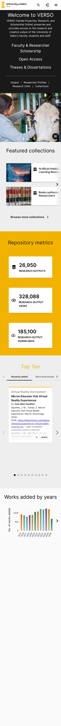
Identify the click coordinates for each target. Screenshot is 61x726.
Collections (41, 86)
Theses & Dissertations (30, 67)
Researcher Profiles (35, 82)
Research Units (22, 86)
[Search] (38, 5)
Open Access (30, 59)
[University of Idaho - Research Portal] (14, 4)
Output (15, 82)
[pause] (55, 136)
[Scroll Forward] (57, 184)
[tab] (19, 376)
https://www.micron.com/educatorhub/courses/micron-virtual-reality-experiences (30, 423)
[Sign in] (47, 5)
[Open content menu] (56, 5)
